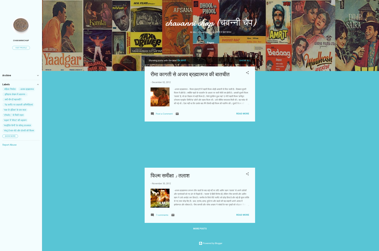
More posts (200, 228)
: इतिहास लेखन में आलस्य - (15, 94)
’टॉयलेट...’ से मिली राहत (14, 115)
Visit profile (21, 48)
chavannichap (21, 40)
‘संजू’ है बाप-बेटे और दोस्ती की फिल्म (19, 130)
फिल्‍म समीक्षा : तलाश (170, 175)
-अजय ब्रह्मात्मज (27, 89)
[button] (247, 73)
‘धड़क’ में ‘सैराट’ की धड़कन (15, 120)
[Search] (274, 8)
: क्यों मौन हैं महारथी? (12, 99)
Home (210, 49)
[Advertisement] (266, 101)
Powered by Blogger (212, 243)
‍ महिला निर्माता (10, 89)
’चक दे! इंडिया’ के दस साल (15, 109)
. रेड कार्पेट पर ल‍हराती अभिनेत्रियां (18, 104)
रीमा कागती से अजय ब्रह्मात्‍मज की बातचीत (190, 74)
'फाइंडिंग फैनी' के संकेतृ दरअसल (17, 125)
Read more (242, 113)
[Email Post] (177, 115)
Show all (245, 60)
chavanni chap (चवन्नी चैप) (211, 22)
